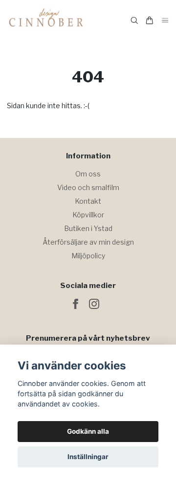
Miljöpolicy (88, 255)
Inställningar (88, 457)
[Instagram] (94, 304)
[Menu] (165, 20)
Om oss (88, 174)
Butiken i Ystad (88, 228)
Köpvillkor (88, 215)
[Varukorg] (149, 20)
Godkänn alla (88, 431)
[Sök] (134, 20)
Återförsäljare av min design (88, 242)
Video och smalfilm (88, 187)
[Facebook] (75, 304)
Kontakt (88, 201)
